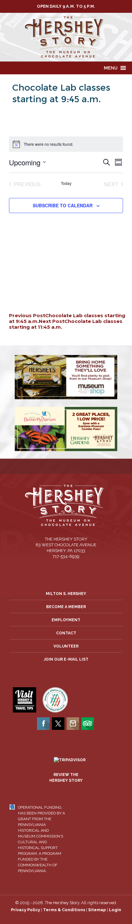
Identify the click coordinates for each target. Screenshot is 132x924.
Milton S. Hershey (66, 593)
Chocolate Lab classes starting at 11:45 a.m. (65, 324)
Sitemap (97, 909)
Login (115, 909)
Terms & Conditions (64, 909)
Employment (66, 620)
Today (66, 183)
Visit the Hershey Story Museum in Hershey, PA (66, 37)
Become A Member (66, 607)
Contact (66, 633)
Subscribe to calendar (63, 205)
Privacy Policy (25, 909)
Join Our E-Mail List (66, 659)
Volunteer (66, 646)
